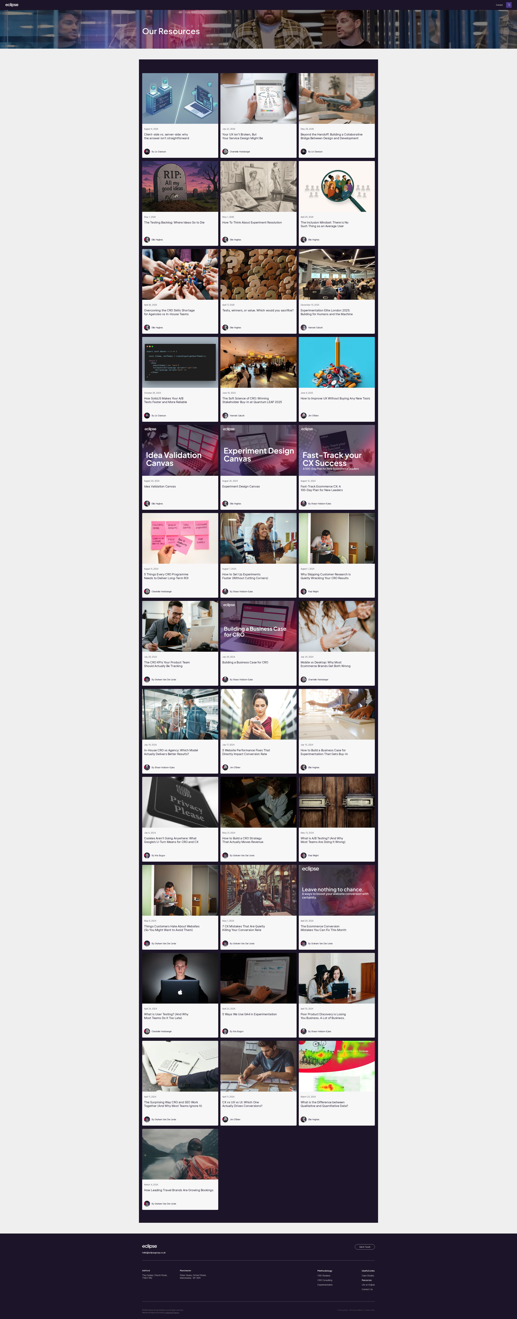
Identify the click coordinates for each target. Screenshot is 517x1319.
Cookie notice (369, 1310)
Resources (367, 1280)
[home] (11, 5)
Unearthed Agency (172, 1313)
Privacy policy (343, 1310)
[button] (509, 5)
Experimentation (325, 1284)
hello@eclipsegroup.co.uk (154, 1252)
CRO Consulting (324, 1280)
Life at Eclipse (368, 1284)
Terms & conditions (356, 1310)
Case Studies (368, 1275)
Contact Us (367, 1289)
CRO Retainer (323, 1275)
